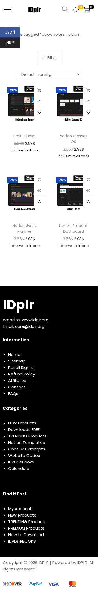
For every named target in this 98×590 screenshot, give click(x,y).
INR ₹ (13, 43)
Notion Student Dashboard (73, 228)
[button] (39, 111)
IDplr (18, 305)
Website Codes (24, 455)
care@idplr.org (29, 326)
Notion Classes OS (73, 138)
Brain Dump (24, 136)
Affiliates (17, 380)
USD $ (12, 32)
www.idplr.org (35, 320)
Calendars (18, 468)
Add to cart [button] (39, 90)
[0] (76, 9)
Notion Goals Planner (24, 228)
